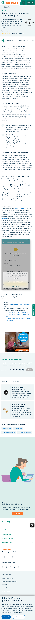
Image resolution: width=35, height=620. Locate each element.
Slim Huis (19, 428)
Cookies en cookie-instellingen (9, 581)
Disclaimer (4, 584)
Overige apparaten (25, 432)
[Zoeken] (23, 3)
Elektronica (7, 428)
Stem (29, 370)
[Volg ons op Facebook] (2, 567)
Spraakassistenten (9, 432)
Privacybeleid (5, 587)
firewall (3, 218)
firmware (27, 114)
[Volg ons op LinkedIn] (10, 567)
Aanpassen (19, 617)
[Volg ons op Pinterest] (19, 567)
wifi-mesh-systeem (20, 208)
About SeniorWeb (6, 591)
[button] (11, 370)
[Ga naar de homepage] (11, 2)
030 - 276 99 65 (8, 557)
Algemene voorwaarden (7, 578)
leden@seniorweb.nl (9, 562)
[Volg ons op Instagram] (6, 567)
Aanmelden (17, 513)
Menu (29, 2)
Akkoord (6, 617)
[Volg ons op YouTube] (14, 567)
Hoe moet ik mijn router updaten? (16, 312)
